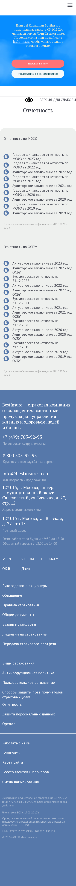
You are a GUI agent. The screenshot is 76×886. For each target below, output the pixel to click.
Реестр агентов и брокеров (25, 771)
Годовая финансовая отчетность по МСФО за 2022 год (40, 165)
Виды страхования (18, 663)
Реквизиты (11, 752)
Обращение (12, 595)
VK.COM (27, 558)
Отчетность (12, 704)
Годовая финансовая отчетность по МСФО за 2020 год (40, 192)
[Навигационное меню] (70, 5)
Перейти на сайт (38, 63)
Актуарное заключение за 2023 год (40, 263)
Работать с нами (16, 743)
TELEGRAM (49, 558)
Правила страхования (21, 604)
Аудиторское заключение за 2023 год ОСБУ (42, 270)
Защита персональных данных (28, 714)
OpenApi (9, 723)
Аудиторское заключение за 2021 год (42, 185)
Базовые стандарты (19, 624)
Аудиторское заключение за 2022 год (42, 172)
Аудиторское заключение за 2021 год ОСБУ (42, 314)
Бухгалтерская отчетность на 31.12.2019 (35, 345)
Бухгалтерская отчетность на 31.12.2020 (35, 322)
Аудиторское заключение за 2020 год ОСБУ (42, 336)
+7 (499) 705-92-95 (22, 437)
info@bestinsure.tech (25, 473)
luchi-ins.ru (21, 41)
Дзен (25, 568)
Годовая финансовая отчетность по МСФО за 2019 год (40, 206)
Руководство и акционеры (25, 585)
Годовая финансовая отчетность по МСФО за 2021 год (40, 178)
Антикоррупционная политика (28, 672)
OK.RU (7, 568)
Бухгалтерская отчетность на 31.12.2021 (35, 300)
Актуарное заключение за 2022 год (40, 285)
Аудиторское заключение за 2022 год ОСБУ (42, 292)
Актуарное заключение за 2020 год (40, 329)
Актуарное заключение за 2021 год (40, 307)
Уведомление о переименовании (38, 73)
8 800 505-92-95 (20, 455)
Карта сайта (12, 762)
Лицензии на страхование (24, 634)
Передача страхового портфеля (29, 643)
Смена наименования (20, 781)
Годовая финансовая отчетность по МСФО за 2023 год (40, 156)
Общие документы (18, 614)
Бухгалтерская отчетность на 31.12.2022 (35, 278)
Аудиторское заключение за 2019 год (42, 213)
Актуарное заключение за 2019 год (40, 352)
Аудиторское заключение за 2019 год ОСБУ (42, 358)
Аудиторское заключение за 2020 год (42, 199)
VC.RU (7, 558)
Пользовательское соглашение (28, 682)
